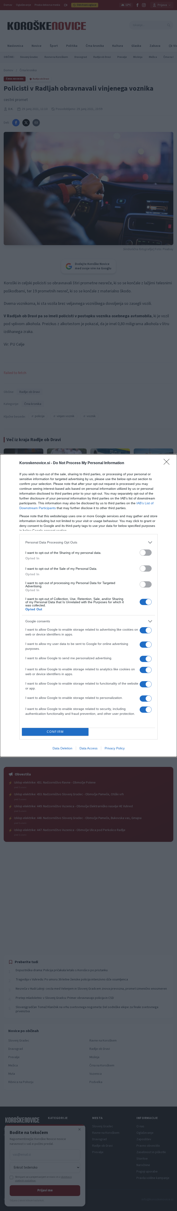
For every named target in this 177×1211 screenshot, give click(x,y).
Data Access (88, 748)
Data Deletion (62, 748)
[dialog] (88, 605)
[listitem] (88, 542)
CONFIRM (55, 731)
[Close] (168, 463)
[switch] (146, 552)
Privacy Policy (115, 748)
